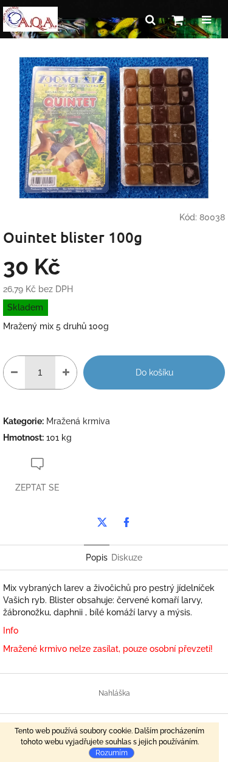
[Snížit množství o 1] (14, 372)
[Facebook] (126, 522)
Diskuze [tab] (126, 557)
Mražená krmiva (78, 421)
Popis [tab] (97, 557)
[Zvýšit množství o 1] (66, 372)
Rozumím (111, 753)
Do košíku (154, 372)
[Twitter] (102, 522)
